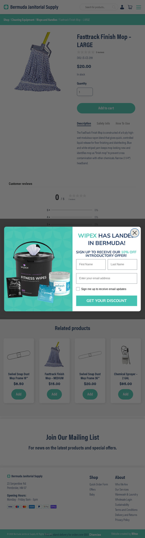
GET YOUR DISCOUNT (106, 300)
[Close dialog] (134, 232)
